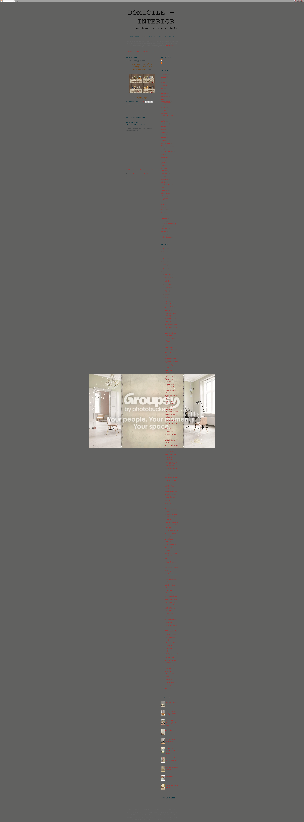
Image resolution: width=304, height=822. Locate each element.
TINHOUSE (164, 229)
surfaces (163, 221)
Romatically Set (169, 622)
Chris (163, 63)
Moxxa (163, 176)
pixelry (163, 201)
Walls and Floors (166, 237)
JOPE (149, 104)
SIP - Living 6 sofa (170, 619)
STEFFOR (164, 218)
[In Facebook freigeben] (150, 102)
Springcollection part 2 (171, 307)
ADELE (163, 77)
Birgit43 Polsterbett (171, 358)
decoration (142, 104)
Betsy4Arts (164, 94)
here (149, 69)
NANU (163, 182)
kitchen (163, 160)
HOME (129, 51)
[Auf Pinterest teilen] (152, 102)
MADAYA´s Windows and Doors (170, 750)
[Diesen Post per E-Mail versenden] (146, 102)
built (162, 105)
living (162, 165)
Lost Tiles (167, 500)
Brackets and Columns (171, 568)
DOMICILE (170, 46)
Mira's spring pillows (171, 634)
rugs (162, 213)
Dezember (168, 274)
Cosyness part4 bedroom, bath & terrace (170, 722)
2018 (165, 248)
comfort (163, 121)
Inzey (162, 149)
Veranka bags (169, 776)
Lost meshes (164, 168)
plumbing (163, 207)
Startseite (142, 169)
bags (162, 88)
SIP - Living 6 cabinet (171, 654)
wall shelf (163, 234)
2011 (165, 271)
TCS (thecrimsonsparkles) (168, 224)
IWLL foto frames (166, 152)
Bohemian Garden (170, 702)
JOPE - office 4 (169, 571)
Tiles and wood (169, 657)
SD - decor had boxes (171, 596)
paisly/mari (164, 199)
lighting (163, 163)
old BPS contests (165, 193)
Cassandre (164, 113)
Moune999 (164, 174)
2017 (165, 251)
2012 (165, 268)
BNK (162, 99)
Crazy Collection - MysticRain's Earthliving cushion (171, 409)
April (167, 301)
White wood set (169, 559)
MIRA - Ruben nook (171, 324)
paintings (163, 196)
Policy (137, 51)
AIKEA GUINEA (166, 80)
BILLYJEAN (164, 96)
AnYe (153, 51)
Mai (166, 298)
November (168, 278)
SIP (162, 215)
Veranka (163, 232)
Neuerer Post (130, 169)
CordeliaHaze (165, 124)
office (162, 188)
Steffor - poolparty (170, 376)
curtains (163, 127)
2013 (165, 265)
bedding (163, 91)
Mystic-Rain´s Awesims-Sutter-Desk (170, 673)
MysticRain (164, 179)
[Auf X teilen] (149, 102)
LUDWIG (164, 171)
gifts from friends (166, 143)
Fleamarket (164, 140)
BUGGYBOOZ (165, 102)
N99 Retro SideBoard (171, 477)
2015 (165, 258)
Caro (162, 61)
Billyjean (145, 51)
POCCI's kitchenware (171, 446)
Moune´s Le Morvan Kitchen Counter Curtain (171, 517)
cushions (163, 129)
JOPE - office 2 (169, 679)
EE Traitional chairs (171, 631)
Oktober (167, 281)
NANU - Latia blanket (171, 599)
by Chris (163, 110)
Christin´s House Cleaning (169, 116)
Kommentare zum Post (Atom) (142, 174)
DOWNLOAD (142, 98)
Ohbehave (164, 190)
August (167, 288)
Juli (166, 291)
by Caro (134, 104)
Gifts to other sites (166, 146)
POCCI (163, 210)
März (167, 689)
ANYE (163, 83)
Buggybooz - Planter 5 (171, 362)
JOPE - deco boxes (170, 545)
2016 (165, 255)
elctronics (163, 138)
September (168, 284)
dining (163, 135)
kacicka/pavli (165, 157)
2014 (165, 261)
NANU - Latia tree (170, 304)
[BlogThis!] (147, 102)
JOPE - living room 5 (171, 420)
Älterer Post (154, 169)
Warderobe (168, 730)
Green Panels (168, 310)
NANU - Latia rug (170, 454)
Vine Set (167, 474)
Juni (166, 294)
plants (162, 204)
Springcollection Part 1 (171, 492)
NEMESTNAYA (166, 185)
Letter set (167, 344)
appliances (164, 85)
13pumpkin (164, 74)
